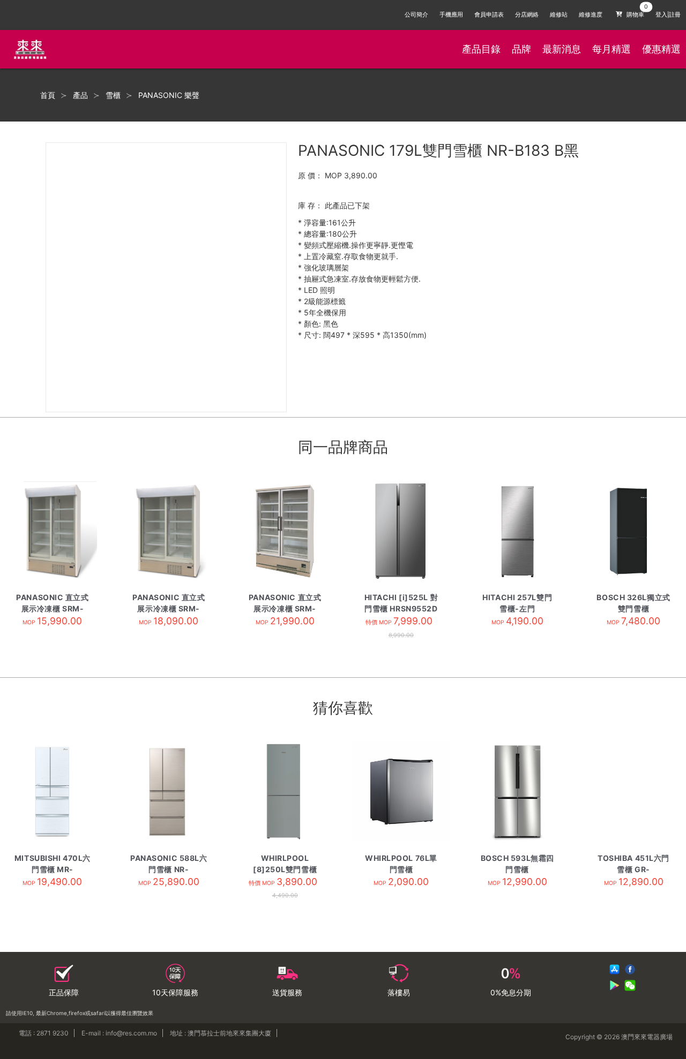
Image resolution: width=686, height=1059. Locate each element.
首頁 (47, 95)
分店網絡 (527, 14)
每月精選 (611, 49)
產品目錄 (481, 49)
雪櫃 (113, 95)
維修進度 (590, 14)
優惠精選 (661, 49)
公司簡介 (416, 14)
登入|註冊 (668, 14)
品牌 (521, 49)
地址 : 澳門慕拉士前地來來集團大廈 (220, 1033)
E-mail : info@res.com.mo (119, 1033)
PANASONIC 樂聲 (168, 95)
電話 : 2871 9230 (44, 1033)
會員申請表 (489, 14)
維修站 (559, 14)
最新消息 (561, 49)
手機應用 (451, 14)
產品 (80, 95)
